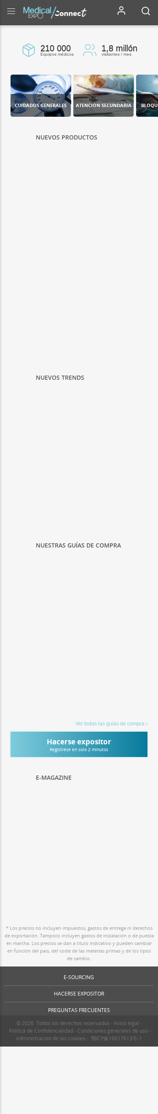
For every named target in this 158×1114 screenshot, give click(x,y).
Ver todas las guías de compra (110, 724)
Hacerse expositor (79, 993)
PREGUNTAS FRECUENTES (79, 1010)
